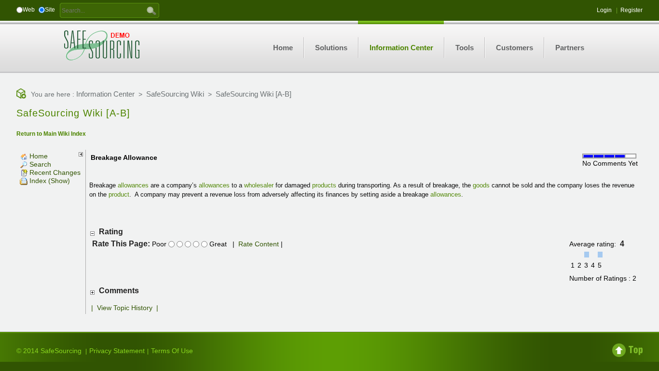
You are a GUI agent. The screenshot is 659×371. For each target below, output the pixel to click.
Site (50, 9)
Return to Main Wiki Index (51, 133)
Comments (119, 290)
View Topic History (124, 308)
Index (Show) (48, 181)
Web (29, 9)
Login (604, 10)
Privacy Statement (117, 351)
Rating (111, 232)
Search (39, 164)
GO (151, 10)
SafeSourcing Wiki (175, 94)
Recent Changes (54, 172)
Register (631, 10)
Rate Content (258, 244)
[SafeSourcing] (101, 45)
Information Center (105, 94)
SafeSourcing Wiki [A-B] (253, 94)
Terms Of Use (172, 351)
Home (37, 156)
